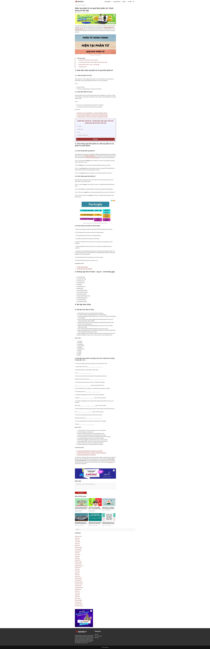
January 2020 (78, 602)
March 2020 (78, 598)
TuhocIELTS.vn (89, 1)
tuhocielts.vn (111, 462)
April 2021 (77, 574)
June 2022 (77, 554)
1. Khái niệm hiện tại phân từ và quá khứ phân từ (88, 60)
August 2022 (78, 551)
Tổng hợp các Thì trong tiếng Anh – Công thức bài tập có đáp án (92, 113)
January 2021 (78, 580)
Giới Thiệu (96, 634)
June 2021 (77, 571)
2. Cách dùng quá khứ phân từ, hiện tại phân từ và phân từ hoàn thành (92, 62)
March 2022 (78, 560)
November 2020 (79, 583)
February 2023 (78, 547)
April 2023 (77, 545)
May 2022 (77, 556)
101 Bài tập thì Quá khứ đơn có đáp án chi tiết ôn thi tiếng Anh (91, 452)
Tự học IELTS (116, 1)
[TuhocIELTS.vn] (80, 1)
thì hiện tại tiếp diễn (89, 155)
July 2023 (77, 540)
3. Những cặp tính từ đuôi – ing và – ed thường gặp (88, 64)
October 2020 (78, 585)
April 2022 (77, 558)
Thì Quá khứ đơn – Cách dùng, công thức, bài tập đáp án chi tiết (92, 116)
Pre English (107, 1)
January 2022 (78, 563)
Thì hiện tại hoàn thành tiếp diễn (84, 268)
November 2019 (79, 605)
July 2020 (77, 591)
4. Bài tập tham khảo (82, 66)
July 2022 (77, 552)
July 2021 (77, 569)
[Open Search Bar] (133, 1)
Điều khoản (97, 637)
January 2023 (78, 549)
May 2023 (77, 543)
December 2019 (79, 604)
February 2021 (78, 578)
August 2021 (78, 567)
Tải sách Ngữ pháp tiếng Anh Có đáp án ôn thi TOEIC (89, 451)
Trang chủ (77, 5)
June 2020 (77, 593)
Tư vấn (130, 1)
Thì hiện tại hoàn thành (82, 267)
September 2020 (79, 587)
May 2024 (77, 538)
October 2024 (78, 536)
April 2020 (77, 596)
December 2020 (79, 582)
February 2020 (78, 600)
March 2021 (78, 576)
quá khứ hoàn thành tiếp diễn (92, 157)
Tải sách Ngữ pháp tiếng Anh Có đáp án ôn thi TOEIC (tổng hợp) (92, 114)
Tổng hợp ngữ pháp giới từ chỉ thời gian (86, 454)
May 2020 (77, 594)
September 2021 (79, 565)
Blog (124, 1)
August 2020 (78, 589)
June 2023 (77, 541)
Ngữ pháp (83, 5)
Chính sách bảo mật (98, 636)
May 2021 (77, 573)
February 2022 (78, 562)
